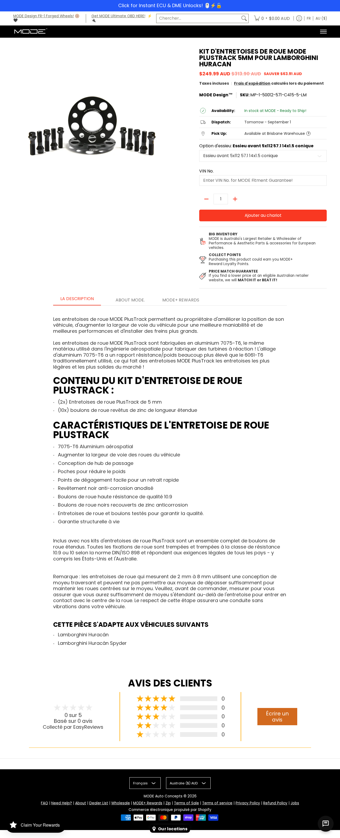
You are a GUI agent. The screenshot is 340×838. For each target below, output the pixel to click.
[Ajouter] (235, 199)
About (80, 803)
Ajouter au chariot (263, 215)
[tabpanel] (170, 481)
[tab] (77, 300)
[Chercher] (244, 18)
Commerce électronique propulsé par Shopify (170, 809)
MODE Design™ (216, 95)
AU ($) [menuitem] (321, 18)
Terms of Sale (186, 803)
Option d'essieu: (256, 146)
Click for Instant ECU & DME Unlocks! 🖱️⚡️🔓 (170, 5)
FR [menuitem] (309, 18)
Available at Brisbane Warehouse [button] (274, 133)
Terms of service (217, 803)
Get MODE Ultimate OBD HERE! (118, 16)
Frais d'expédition (252, 83)
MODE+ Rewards (147, 803)
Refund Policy (275, 803)
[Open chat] (326, 824)
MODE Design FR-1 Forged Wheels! (43, 16)
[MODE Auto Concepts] (30, 31)
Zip (168, 803)
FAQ (44, 803)
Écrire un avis (277, 716)
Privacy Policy (248, 803)
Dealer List (98, 803)
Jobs (295, 803)
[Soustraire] (206, 199)
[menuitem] (272, 18)
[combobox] (198, 18)
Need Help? (61, 803)
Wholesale (120, 803)
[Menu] (323, 31)
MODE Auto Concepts (163, 796)
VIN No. (206, 171)
